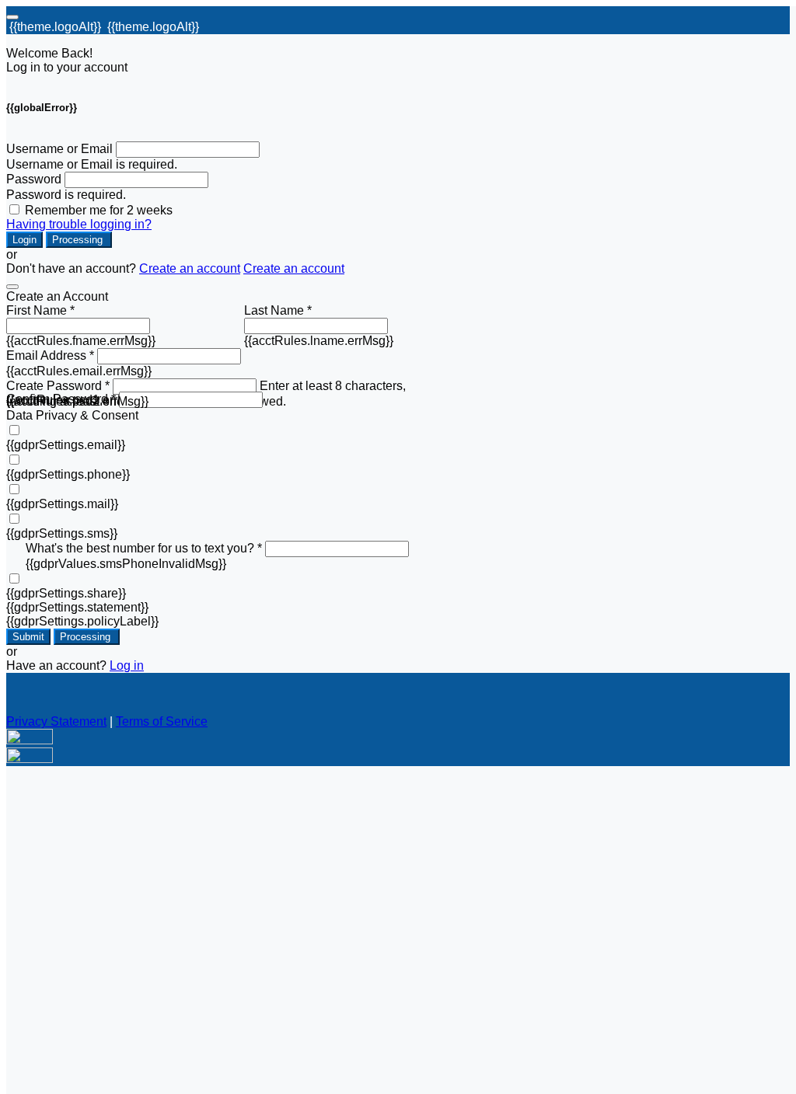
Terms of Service (162, 721)
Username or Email (59, 148)
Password (33, 179)
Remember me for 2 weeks (99, 210)
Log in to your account (66, 67)
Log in (127, 665)
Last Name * (278, 310)
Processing (79, 240)
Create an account (189, 268)
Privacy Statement (56, 721)
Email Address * (50, 355)
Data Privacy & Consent (72, 415)
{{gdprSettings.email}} (65, 444)
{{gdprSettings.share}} (66, 593)
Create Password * (58, 385)
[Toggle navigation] (12, 17)
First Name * (40, 310)
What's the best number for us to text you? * (144, 548)
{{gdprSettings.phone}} (68, 474)
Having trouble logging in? (79, 224)
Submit (28, 637)
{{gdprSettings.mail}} (62, 503)
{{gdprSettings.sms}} (61, 533)
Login (24, 240)
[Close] (12, 286)
